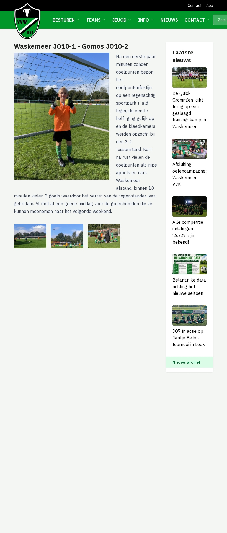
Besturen (64, 20)
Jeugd (119, 20)
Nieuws (169, 20)
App (209, 5)
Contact (195, 5)
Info (143, 20)
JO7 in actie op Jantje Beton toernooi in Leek (188, 337)
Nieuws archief (186, 362)
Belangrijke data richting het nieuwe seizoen (189, 286)
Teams (93, 20)
